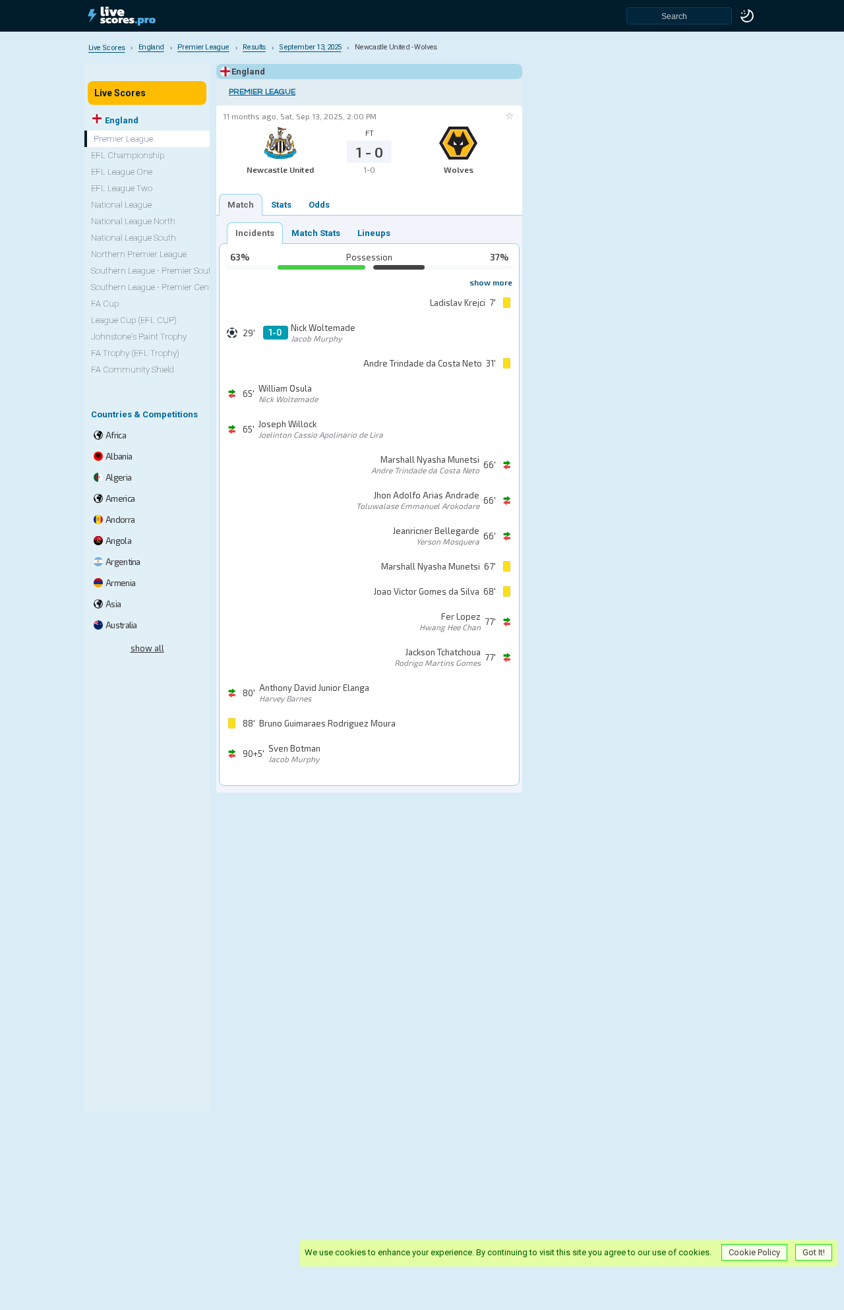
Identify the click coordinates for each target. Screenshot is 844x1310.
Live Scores (120, 93)
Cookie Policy (754, 1252)
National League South (133, 238)
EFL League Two (121, 188)
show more (490, 282)
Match (240, 205)
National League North (133, 221)
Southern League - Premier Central (156, 287)
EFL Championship (127, 155)
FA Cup (105, 304)
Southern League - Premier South (153, 271)
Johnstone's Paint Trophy (139, 337)
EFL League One (121, 172)
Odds (319, 205)
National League (121, 205)
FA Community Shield (132, 369)
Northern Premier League (139, 254)
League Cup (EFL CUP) (134, 320)
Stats (281, 205)
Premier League (262, 92)
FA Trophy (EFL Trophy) (135, 353)
